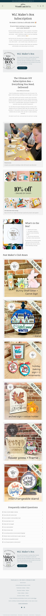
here (35, 598)
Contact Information (23, 603)
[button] (2, 6)
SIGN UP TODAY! (22, 67)
